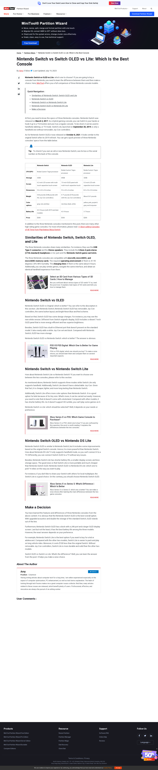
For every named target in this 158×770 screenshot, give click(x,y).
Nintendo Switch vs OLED (42, 99)
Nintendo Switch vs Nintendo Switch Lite (49, 102)
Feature (47, 14)
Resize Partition (64, 733)
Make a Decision (39, 109)
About (144, 8)
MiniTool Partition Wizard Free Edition (16, 733)
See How (114, 3)
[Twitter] (31, 70)
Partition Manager (65, 737)
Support (135, 8)
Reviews (102, 741)
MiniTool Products (121, 8)
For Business (33, 14)
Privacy (87, 758)
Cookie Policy (108, 768)
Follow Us (94, 571)
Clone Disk (62, 748)
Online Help (103, 737)
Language (144, 742)
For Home (17, 14)
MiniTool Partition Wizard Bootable (15, 745)
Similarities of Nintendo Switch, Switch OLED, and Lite (54, 95)
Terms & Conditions (75, 758)
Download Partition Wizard (142, 14)
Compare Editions (10, 748)
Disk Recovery (63, 745)
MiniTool (40, 83)
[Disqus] (59, 627)
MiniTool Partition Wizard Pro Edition (16, 737)
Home (19, 53)
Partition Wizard (23, 9)
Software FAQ (104, 733)
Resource (60, 14)
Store (6, 14)
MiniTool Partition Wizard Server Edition (17, 741)
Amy (21, 71)
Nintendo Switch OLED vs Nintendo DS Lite (50, 106)
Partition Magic (29, 53)
